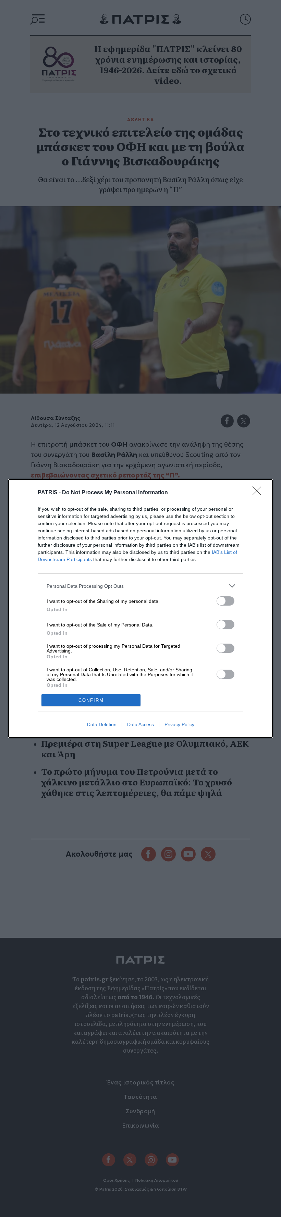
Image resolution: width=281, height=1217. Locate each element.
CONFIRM (91, 700)
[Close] (259, 492)
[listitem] (140, 585)
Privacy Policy (179, 724)
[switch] (225, 601)
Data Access (140, 724)
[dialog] (140, 608)
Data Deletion (102, 724)
